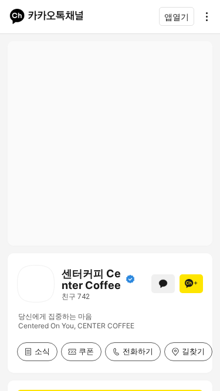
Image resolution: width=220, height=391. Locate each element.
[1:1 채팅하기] (163, 283)
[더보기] (204, 16)
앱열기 (176, 17)
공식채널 (130, 279)
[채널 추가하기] (191, 283)
